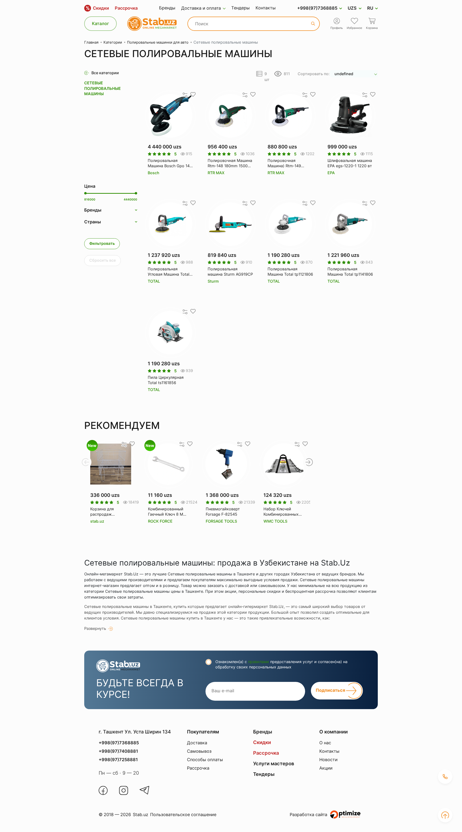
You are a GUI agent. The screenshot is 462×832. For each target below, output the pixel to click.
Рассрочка (126, 8)
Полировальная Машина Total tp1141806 (350, 271)
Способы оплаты (205, 759)
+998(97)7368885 (317, 8)
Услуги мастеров (273, 763)
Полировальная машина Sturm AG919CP (230, 271)
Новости (328, 759)
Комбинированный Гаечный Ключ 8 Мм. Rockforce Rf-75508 (167, 511)
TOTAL (154, 281)
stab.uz (97, 521)
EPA (331, 172)
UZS (352, 8)
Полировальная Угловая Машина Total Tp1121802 (168, 271)
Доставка (197, 742)
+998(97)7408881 (118, 751)
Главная (91, 42)
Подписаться (331, 690)
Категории (112, 42)
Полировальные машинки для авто (157, 42)
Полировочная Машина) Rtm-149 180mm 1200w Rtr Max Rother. (288, 163)
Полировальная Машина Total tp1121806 (290, 271)
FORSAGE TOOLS (221, 521)
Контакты (266, 7)
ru (370, 8)
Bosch (153, 172)
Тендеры (240, 7)
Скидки (97, 8)
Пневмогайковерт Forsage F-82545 (223, 511)
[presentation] (85, 462)
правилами (258, 661)
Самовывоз (199, 751)
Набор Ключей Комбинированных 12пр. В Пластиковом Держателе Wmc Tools (283, 511)
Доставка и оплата (201, 8)
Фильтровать (102, 243)
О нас (325, 742)
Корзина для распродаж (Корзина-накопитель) (102, 511)
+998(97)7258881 (118, 759)
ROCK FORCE (160, 521)
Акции (326, 768)
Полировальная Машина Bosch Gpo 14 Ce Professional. (169, 163)
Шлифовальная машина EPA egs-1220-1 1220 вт (349, 163)
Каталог (100, 23)
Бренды (167, 7)
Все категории (105, 72)
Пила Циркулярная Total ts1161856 (166, 380)
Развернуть (95, 628)
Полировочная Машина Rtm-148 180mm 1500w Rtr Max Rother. (230, 163)
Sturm (213, 281)
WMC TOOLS (275, 521)
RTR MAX (216, 172)
